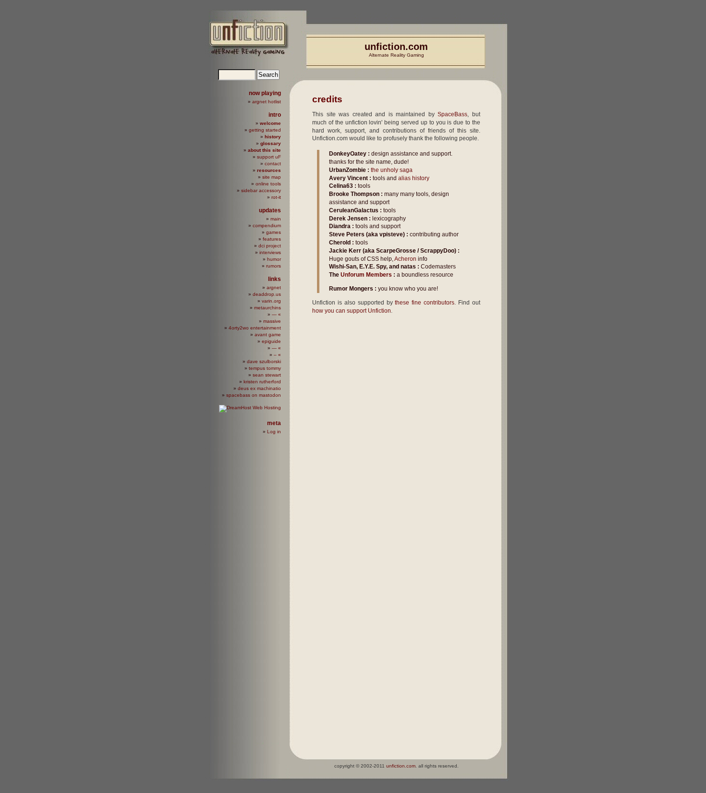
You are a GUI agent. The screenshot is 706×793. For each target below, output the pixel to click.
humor (274, 259)
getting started (265, 130)
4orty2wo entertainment (255, 327)
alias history (413, 178)
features (272, 239)
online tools (268, 183)
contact (273, 163)
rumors (273, 265)
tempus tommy (265, 368)
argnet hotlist (266, 101)
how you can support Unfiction (351, 310)
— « (276, 314)
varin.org (271, 301)
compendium (267, 225)
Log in (274, 431)
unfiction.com (396, 46)
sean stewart (267, 375)
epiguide (271, 341)
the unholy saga (392, 170)
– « (277, 354)
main (275, 218)
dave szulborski (264, 361)
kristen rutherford (262, 381)
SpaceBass (452, 114)
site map (271, 177)
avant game (268, 334)
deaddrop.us (267, 294)
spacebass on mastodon (253, 395)
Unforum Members (366, 274)
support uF (269, 156)
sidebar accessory (261, 190)
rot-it (276, 197)
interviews (270, 252)
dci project (269, 245)
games (273, 232)
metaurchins (267, 307)
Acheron (405, 259)
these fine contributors (424, 302)
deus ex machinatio (259, 388)
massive (272, 321)
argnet (274, 287)
